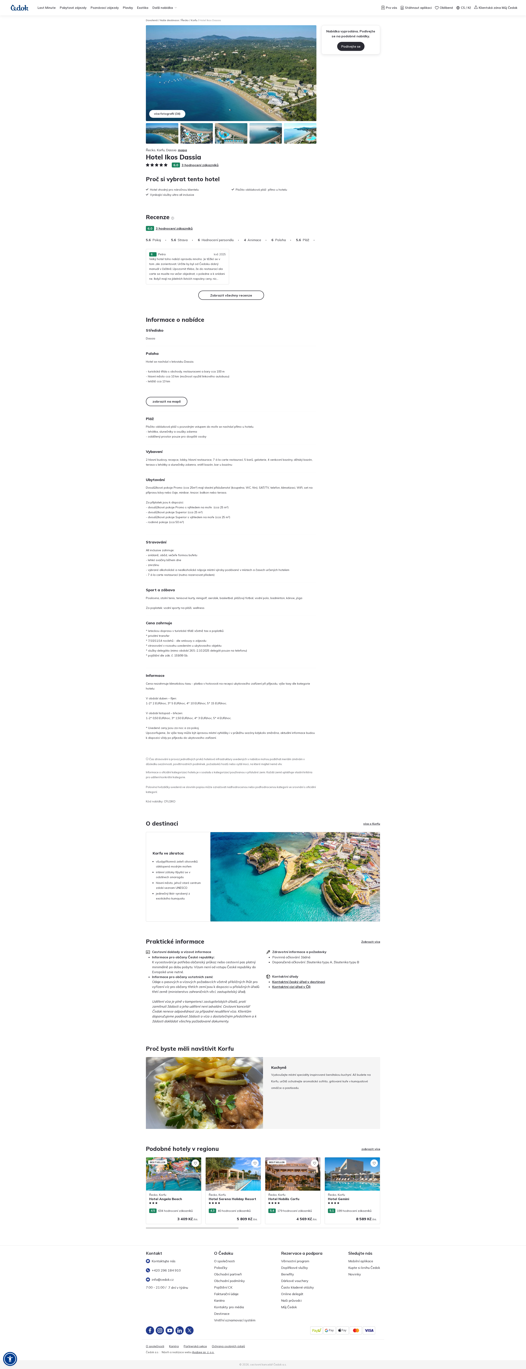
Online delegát (292, 1294)
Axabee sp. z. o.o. (203, 1352)
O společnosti (224, 1261)
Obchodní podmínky (229, 1281)
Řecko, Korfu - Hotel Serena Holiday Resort (230, 1162)
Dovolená (152, 20)
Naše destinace (169, 20)
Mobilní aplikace (360, 1261)
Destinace (222, 1314)
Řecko (185, 20)
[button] (10, 1359)
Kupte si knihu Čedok (364, 1268)
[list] (172, 218)
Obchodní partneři (228, 1274)
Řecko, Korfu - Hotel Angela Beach (169, 1159)
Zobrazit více (370, 942)
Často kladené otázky (297, 1287)
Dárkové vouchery (294, 1281)
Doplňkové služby (294, 1268)
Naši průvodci (291, 1300)
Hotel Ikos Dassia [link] (210, 20)
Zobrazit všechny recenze (231, 295)
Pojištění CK (223, 1287)
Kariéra (219, 1300)
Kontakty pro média (229, 1307)
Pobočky (220, 1268)
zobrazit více (370, 1149)
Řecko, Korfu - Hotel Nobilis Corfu (287, 1159)
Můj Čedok (289, 1307)
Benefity (287, 1274)
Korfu (194, 20)
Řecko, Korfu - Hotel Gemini (343, 1159)
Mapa (182, 150)
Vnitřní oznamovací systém (234, 1320)
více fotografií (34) (167, 114)
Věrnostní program (295, 1261)
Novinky (354, 1274)
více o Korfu (371, 824)
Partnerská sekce (195, 1346)
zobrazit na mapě (166, 401)
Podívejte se (350, 46)
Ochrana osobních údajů (228, 1346)
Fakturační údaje (226, 1294)
